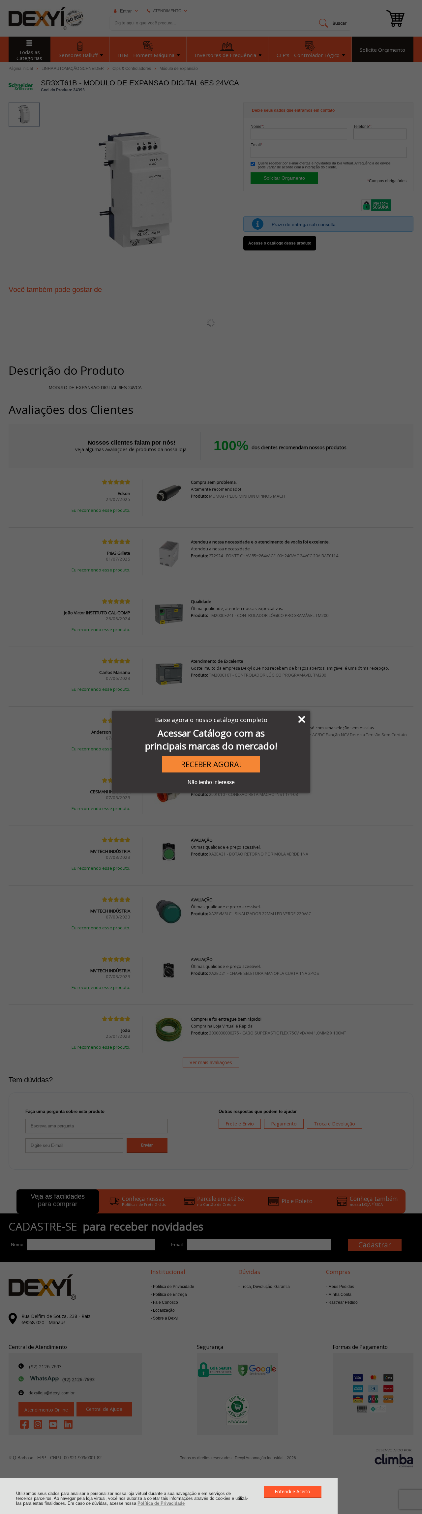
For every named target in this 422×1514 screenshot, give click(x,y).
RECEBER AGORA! (211, 764)
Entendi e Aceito (292, 1491)
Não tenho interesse (211, 782)
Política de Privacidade (161, 1503)
